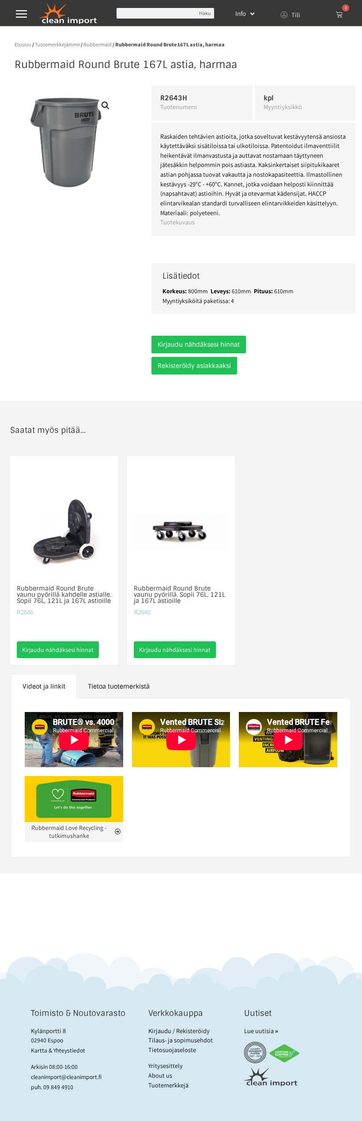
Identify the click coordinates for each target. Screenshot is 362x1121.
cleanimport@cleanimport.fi (66, 1077)
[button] (105, 106)
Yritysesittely (165, 1065)
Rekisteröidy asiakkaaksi (194, 366)
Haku (205, 13)
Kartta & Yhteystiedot (58, 1050)
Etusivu (23, 44)
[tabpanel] (181, 778)
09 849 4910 (58, 1087)
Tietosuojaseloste (172, 1049)
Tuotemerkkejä (168, 1085)
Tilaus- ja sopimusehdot (180, 1040)
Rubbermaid (97, 44)
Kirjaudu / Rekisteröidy (179, 1030)
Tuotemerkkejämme (57, 44)
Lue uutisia (261, 1030)
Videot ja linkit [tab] (44, 686)
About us (160, 1075)
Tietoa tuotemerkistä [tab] (119, 686)
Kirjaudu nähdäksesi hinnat (199, 344)
